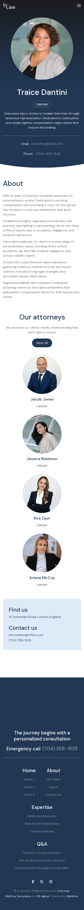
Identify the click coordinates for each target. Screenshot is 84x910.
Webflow (72, 896)
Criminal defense (42, 831)
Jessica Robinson (42, 458)
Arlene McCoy (42, 577)
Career (53, 787)
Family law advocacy (42, 816)
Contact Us (54, 795)
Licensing (63, 890)
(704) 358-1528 (20, 640)
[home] (9, 5)
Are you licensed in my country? (42, 860)
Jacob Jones (42, 399)
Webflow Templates (18, 896)
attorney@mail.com (47, 144)
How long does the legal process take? (42, 868)
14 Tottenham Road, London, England (35, 617)
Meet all (42, 343)
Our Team (53, 779)
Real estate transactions (42, 824)
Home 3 (29, 795)
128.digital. (43, 896)
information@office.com (26, 635)
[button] (78, 6)
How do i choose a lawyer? (42, 853)
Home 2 (29, 787)
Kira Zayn (42, 518)
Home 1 (29, 779)
